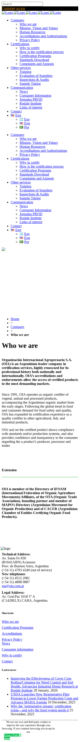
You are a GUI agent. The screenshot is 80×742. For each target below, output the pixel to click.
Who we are (10, 621)
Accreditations (12, 633)
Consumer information (17, 649)
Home (15, 319)
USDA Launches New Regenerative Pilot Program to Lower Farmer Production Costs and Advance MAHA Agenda (44, 698)
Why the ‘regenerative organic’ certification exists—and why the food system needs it (41, 708)
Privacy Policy (12, 639)
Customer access (13, 8)
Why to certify (12, 655)
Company (17, 327)
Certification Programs (17, 627)
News (6, 643)
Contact (7, 661)
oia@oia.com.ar (13, 586)
